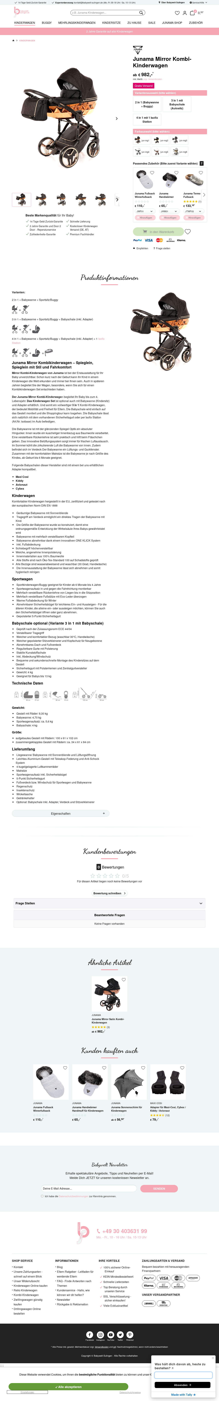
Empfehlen (142, 248)
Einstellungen (27, 1392)
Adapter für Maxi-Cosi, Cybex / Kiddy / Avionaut (168, 1108)
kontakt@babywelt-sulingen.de (88, 2)
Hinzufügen (145, 217)
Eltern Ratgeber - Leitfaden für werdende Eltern (75, 1274)
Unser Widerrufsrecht (26, 1281)
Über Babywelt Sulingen (173, 2)
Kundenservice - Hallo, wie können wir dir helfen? (73, 1292)
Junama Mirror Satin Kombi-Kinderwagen (108, 1020)
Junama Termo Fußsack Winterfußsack (192, 195)
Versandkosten (102, 1346)
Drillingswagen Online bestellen (27, 1311)
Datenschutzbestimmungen (73, 1196)
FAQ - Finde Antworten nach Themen (74, 1283)
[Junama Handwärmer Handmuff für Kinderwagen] (169, 179)
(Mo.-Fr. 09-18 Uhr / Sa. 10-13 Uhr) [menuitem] (95, 2)
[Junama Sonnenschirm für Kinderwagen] (129, 1082)
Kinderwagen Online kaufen (31, 1286)
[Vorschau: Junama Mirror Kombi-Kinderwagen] (21, 200)
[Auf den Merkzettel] (152, 173)
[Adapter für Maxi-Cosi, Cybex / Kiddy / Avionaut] (168, 1082)
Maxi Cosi (156, 1103)
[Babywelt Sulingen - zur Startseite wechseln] (29, 12)
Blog (60, 1267)
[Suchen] (141, 12)
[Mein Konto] (185, 12)
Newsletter (63, 1300)
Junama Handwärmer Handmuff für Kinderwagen (167, 195)
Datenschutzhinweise (130, 1392)
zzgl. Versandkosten (152, 79)
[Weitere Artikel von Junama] (138, 50)
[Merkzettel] (177, 12)
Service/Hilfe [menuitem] (198, 2)
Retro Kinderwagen (25, 1290)
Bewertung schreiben (107, 893)
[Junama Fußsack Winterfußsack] (145, 179)
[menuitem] (121, 12)
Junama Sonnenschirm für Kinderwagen (126, 1108)
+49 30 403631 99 (124, 1231)
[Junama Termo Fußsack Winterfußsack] (193, 179)
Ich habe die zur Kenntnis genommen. (80, 1196)
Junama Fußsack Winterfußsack (145, 195)
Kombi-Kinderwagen (26, 1295)
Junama (96, 1014)
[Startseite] (13, 40)
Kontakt (18, 1267)
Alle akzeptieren (69, 1387)
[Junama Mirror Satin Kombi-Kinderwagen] (109, 994)
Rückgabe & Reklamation (72, 1304)
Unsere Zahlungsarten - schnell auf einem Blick (28, 1274)
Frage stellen (163, 248)
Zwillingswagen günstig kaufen (28, 1302)
